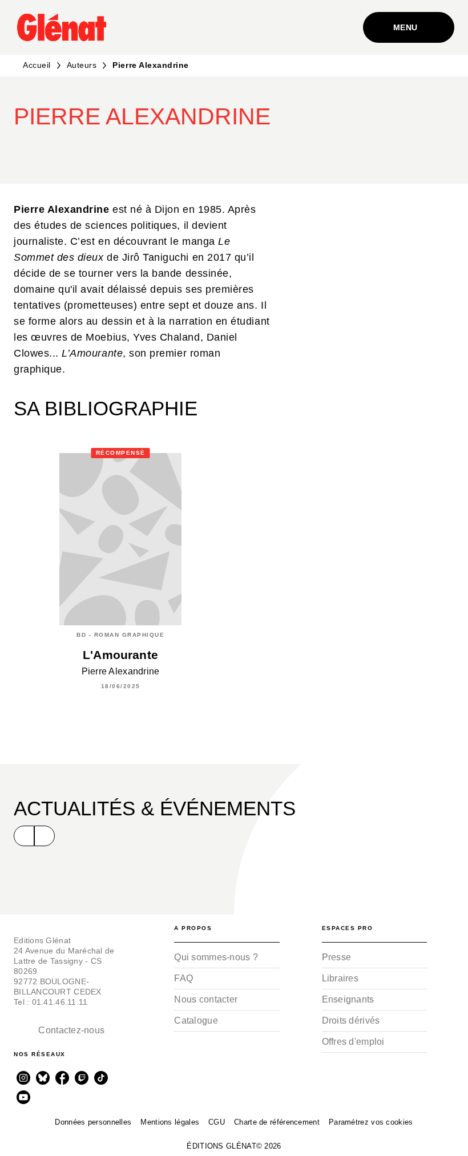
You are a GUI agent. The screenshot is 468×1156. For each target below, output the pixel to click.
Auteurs (82, 65)
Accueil (37, 65)
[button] (252, 150)
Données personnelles (93, 1122)
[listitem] (23, 1078)
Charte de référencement (277, 1122)
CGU (216, 1122)
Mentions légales (169, 1122)
